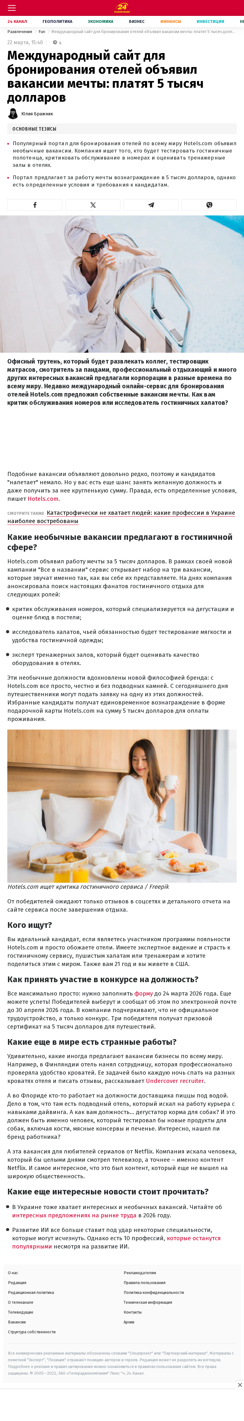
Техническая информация (148, 1302)
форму (143, 993)
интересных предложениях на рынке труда (74, 1215)
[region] (122, 1405)
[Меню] (12, 8)
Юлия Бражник (37, 114)
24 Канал (17, 21)
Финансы (170, 21)
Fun (42, 32)
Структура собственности (32, 1331)
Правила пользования (145, 1282)
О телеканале (20, 1302)
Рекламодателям (140, 1272)
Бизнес (137, 21)
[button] (34, 205)
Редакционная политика (31, 1292)
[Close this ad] (239, 1384)
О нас (13, 1272)
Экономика (100, 21)
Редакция (17, 1282)
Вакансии (17, 1322)
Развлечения (20, 32)
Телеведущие (20, 1312)
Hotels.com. (44, 498)
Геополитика (57, 21)
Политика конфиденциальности (154, 1292)
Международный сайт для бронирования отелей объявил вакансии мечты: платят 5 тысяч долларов (144, 32)
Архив (129, 1322)
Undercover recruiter (175, 1080)
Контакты (133, 1312)
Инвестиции (210, 21)
